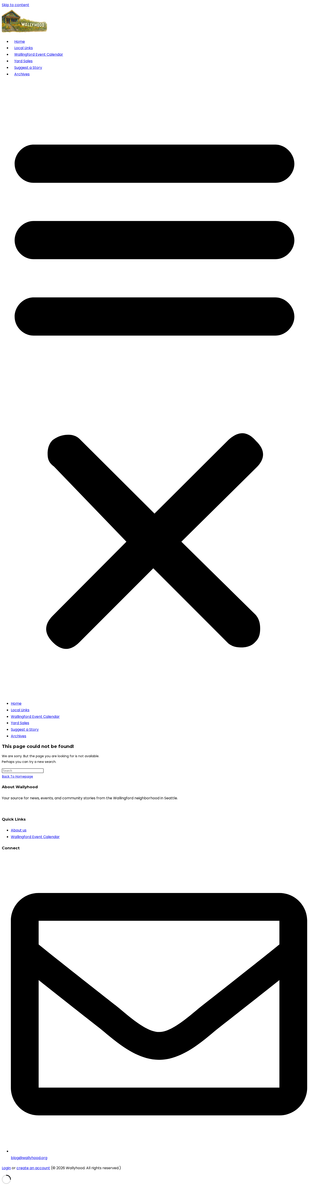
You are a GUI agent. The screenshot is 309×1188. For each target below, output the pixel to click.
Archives (22, 74)
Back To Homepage (17, 776)
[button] (154, 389)
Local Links (23, 47)
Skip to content (15, 4)
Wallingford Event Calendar (38, 54)
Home (19, 41)
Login (6, 1168)
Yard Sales (23, 61)
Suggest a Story (28, 67)
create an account (33, 1168)
